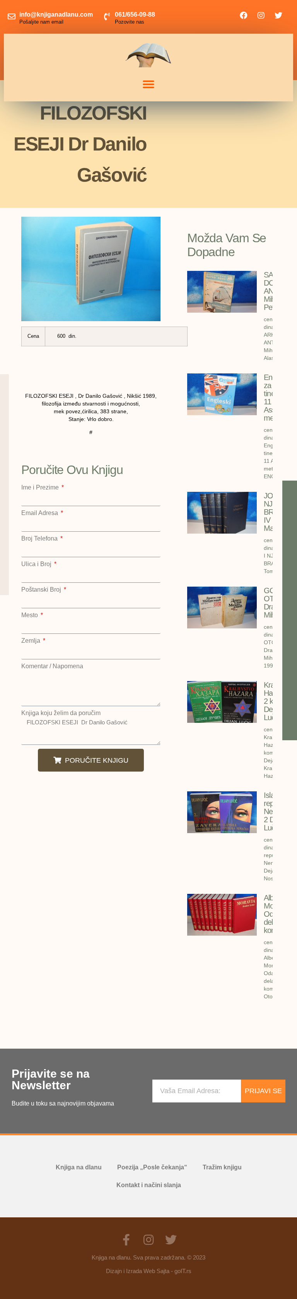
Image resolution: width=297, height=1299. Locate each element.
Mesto (30, 615)
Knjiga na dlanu (79, 1167)
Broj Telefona (40, 539)
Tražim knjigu (222, 1167)
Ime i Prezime (40, 487)
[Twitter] (278, 15)
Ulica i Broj (37, 564)
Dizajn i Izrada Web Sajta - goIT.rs (148, 1271)
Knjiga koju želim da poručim (61, 713)
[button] (148, 84)
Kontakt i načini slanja (148, 1185)
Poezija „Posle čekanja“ (152, 1167)
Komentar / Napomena (52, 666)
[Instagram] (261, 15)
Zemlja (31, 641)
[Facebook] (243, 15)
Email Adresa (40, 513)
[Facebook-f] (126, 1240)
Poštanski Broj (42, 590)
